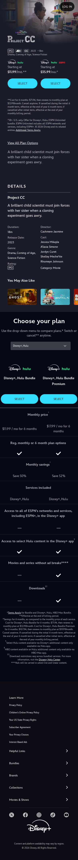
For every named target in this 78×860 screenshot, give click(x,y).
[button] (39, 751)
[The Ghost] (22, 297)
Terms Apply (14, 612)
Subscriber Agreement (20, 727)
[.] (11, 814)
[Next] (71, 296)
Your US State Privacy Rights (22, 720)
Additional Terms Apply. (28, 130)
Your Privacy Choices (19, 734)
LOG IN (67, 6)
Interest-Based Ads (18, 742)
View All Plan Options (23, 143)
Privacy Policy (15, 705)
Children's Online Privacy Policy (24, 712)
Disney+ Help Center (49, 659)
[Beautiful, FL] (55, 297)
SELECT (22, 83)
